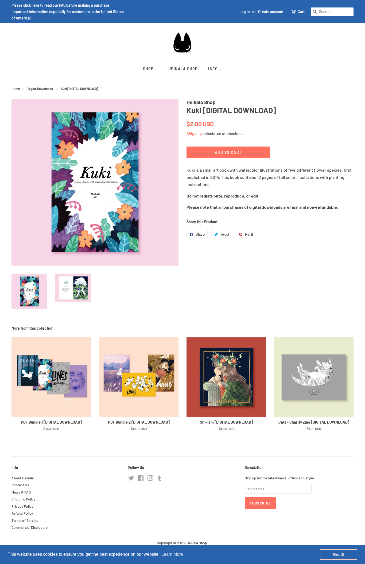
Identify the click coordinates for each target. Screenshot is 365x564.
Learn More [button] (172, 554)
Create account (271, 11)
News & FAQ (21, 492)
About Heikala (22, 478)
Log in (244, 11)
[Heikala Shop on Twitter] (131, 479)
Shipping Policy (23, 499)
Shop (149, 68)
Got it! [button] (338, 554)
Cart (301, 11)
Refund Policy (22, 513)
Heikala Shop (183, 68)
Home (15, 88)
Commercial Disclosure (29, 527)
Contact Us (20, 485)
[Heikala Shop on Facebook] (141, 479)
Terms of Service (24, 520)
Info (213, 68)
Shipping (194, 133)
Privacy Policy (22, 506)
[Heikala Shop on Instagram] (150, 479)
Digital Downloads (40, 88)
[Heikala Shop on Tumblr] (159, 479)
